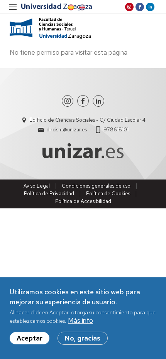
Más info (80, 320)
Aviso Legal (37, 186)
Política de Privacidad (49, 193)
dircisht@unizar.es (66, 129)
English (81, 7)
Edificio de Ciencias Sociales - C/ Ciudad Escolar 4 (87, 120)
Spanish (70, 7)
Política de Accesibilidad (83, 201)
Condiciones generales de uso (96, 186)
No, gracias (82, 338)
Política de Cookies (108, 193)
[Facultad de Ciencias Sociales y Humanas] (50, 28)
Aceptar (29, 338)
